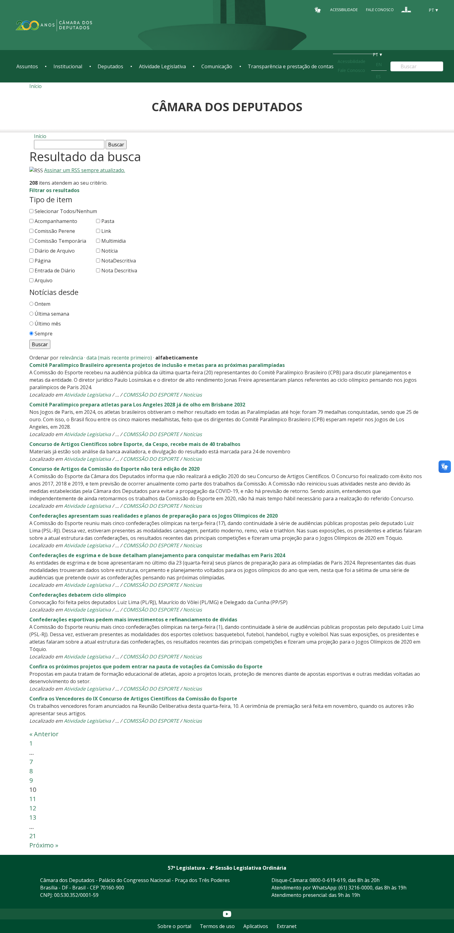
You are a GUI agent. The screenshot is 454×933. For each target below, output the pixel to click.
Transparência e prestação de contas (291, 66)
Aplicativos (255, 926)
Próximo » (43, 845)
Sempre (44, 333)
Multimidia (113, 240)
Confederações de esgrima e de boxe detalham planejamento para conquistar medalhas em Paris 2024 (157, 555)
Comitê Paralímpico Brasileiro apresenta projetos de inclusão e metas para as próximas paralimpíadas (157, 365)
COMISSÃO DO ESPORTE (151, 394)
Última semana (52, 313)
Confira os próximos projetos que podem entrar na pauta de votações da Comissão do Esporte (146, 666)
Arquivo (44, 280)
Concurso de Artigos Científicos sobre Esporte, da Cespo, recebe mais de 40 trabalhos (134, 444)
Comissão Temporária (60, 240)
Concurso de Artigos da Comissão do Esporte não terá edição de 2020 (114, 468)
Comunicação (216, 66)
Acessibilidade (344, 9)
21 (32, 836)
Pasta (107, 221)
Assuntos (27, 66)
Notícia (109, 250)
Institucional (67, 66)
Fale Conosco (380, 9)
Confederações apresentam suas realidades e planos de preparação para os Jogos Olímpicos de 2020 (153, 515)
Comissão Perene (55, 231)
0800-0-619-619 (327, 880)
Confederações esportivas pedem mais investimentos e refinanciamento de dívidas (133, 619)
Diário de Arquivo (55, 250)
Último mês (48, 323)
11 (32, 799)
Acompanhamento (56, 221)
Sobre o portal (174, 926)
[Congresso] (406, 9)
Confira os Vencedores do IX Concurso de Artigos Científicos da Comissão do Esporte (133, 698)
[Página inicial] (54, 25)
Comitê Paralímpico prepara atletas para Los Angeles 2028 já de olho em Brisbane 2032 (137, 404)
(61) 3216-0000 (355, 887)
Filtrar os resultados (54, 190)
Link (106, 231)
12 (32, 808)
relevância (71, 357)
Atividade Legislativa (162, 66)
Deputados (110, 66)
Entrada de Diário (55, 270)
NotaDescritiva (118, 260)
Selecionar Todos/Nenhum (66, 211)
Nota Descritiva (119, 270)
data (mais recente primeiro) (119, 357)
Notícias (192, 394)
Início (35, 86)
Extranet (286, 926)
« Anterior (44, 734)
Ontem (42, 303)
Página (43, 260)
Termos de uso (217, 926)
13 (32, 817)
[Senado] (418, 9)
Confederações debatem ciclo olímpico (77, 594)
